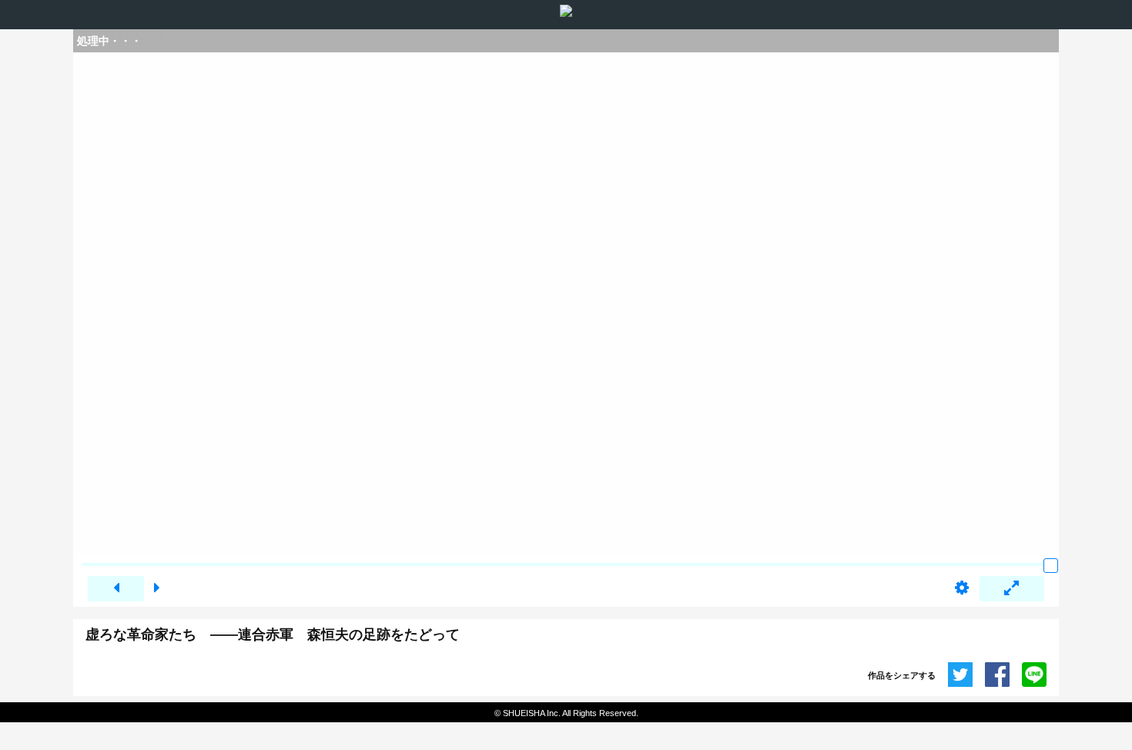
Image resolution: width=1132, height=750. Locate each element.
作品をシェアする (902, 675)
